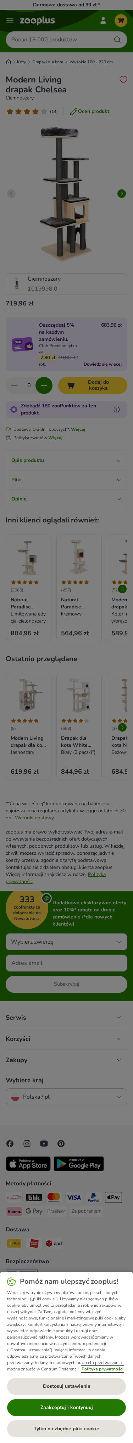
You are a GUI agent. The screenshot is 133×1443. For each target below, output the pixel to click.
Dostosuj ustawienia (66, 1386)
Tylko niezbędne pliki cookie (66, 1428)
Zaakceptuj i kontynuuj (66, 1407)
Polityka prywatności (102, 1369)
